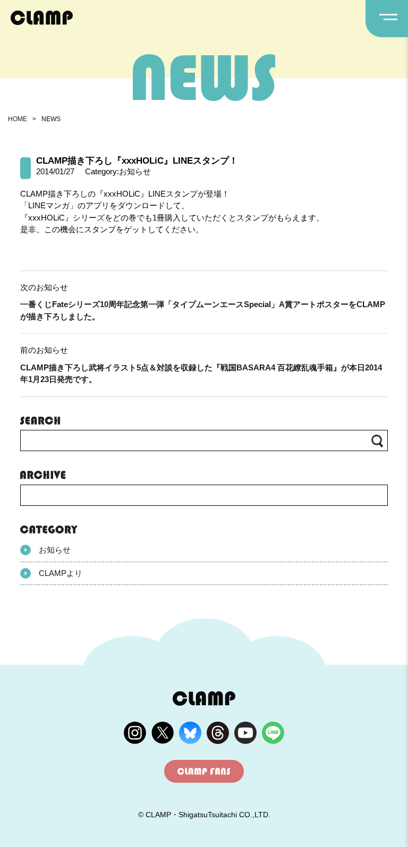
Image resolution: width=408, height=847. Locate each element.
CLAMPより (60, 573)
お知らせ (55, 549)
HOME (17, 119)
